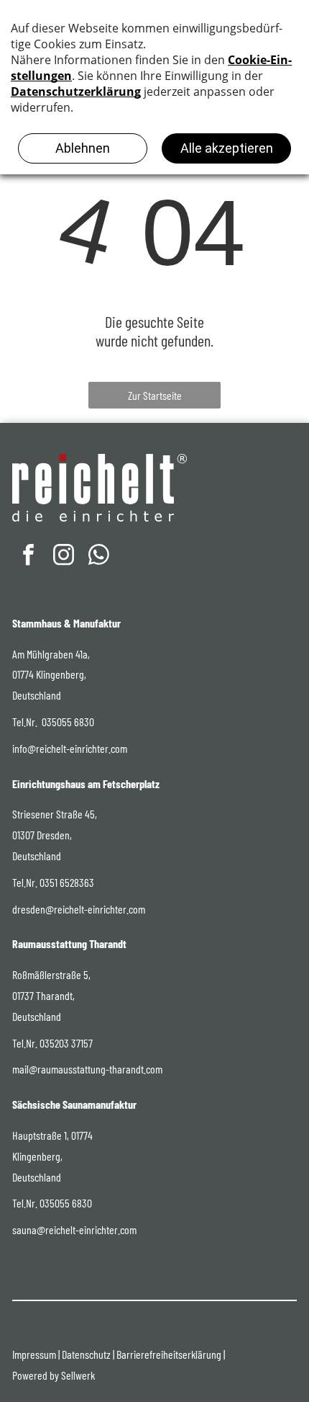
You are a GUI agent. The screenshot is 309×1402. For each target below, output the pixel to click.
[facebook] (28, 556)
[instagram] (63, 556)
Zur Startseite (155, 395)
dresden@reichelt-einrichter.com (78, 909)
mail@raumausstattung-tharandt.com (87, 1069)
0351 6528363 (67, 882)
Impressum (34, 1354)
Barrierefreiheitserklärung (168, 1354)
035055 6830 (68, 721)
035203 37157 (66, 1043)
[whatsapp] (98, 556)
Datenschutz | (88, 1354)
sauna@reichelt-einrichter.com (74, 1229)
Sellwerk (78, 1375)
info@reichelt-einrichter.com (69, 748)
